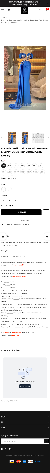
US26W (3, 178)
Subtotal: (4, 206)
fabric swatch (19, 265)
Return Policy (16, 332)
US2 (9, 166)
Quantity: (4, 195)
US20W (29, 172)
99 (5, 224)
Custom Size (12, 178)
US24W (42, 172)
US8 (28, 166)
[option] (25, 78)
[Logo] (24, 10)
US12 (41, 166)
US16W (16, 172)
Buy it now (25, 220)
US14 (3, 172)
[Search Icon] (9, 10)
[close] (48, 3)
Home (3, 17)
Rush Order (15, 335)
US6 (22, 166)
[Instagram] (10, 449)
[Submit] (46, 441)
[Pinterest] (6, 449)
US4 (16, 166)
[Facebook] (2, 449)
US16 (10, 172)
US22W (35, 172)
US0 (3, 166)
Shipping (6, 332)
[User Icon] (40, 10)
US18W (22, 172)
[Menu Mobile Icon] (2, 10)
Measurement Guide (19, 276)
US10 (34, 166)
